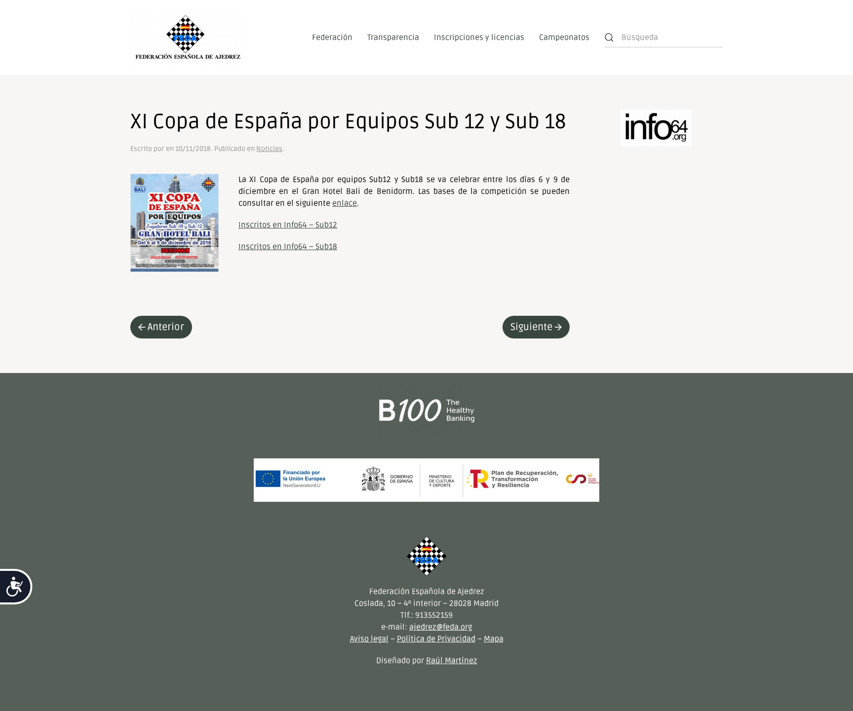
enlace (344, 203)
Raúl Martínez (451, 661)
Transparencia (393, 37)
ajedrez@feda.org (440, 627)
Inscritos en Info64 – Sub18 (287, 247)
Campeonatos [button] (564, 37)
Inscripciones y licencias (479, 37)
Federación (332, 37)
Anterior (166, 327)
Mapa (494, 639)
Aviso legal (369, 639)
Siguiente (531, 327)
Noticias (269, 149)
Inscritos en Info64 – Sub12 (287, 225)
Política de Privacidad (436, 639)
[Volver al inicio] (187, 37)
